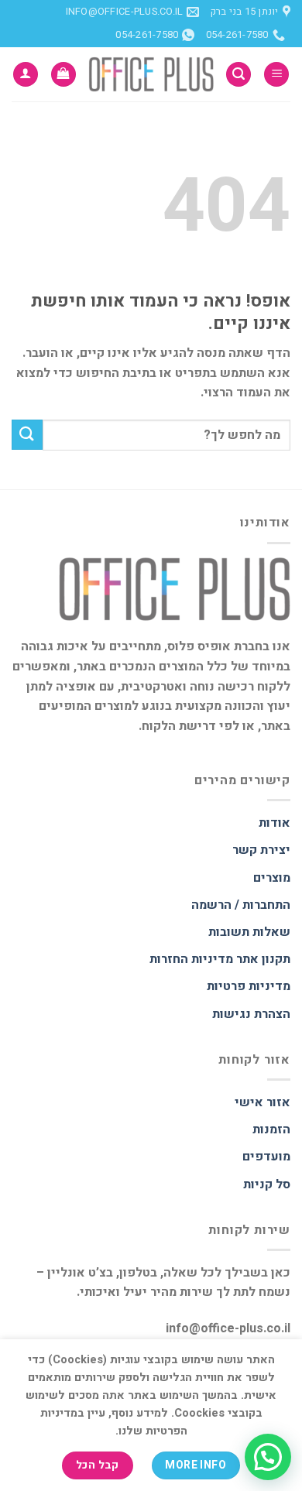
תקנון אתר (263, 959)
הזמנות (271, 1129)
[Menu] (276, 74)
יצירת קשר (261, 850)
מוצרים (271, 878)
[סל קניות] (63, 74)
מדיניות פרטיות (248, 986)
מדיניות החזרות (191, 959)
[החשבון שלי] (25, 74)
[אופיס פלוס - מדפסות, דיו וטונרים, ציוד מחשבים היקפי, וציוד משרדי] (151, 74)
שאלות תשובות (249, 932)
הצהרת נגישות (251, 1014)
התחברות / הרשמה (240, 905)
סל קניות (266, 1184)
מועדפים (266, 1156)
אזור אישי (262, 1102)
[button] (268, 1457)
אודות (274, 823)
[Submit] (27, 435)
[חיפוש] (238, 74)
